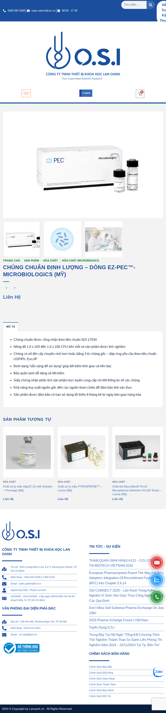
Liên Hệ (12, 297)
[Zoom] (8, 213)
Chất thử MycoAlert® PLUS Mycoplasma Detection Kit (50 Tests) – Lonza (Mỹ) (137, 490)
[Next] (154, 164)
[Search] (151, 5)
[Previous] (11, 164)
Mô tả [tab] (10, 326)
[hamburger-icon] (26, 93)
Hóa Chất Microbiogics (80, 260)
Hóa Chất (50, 260)
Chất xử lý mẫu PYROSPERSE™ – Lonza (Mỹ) (80, 488)
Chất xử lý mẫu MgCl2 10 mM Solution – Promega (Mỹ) (27, 488)
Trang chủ (11, 260)
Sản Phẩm (31, 260)
